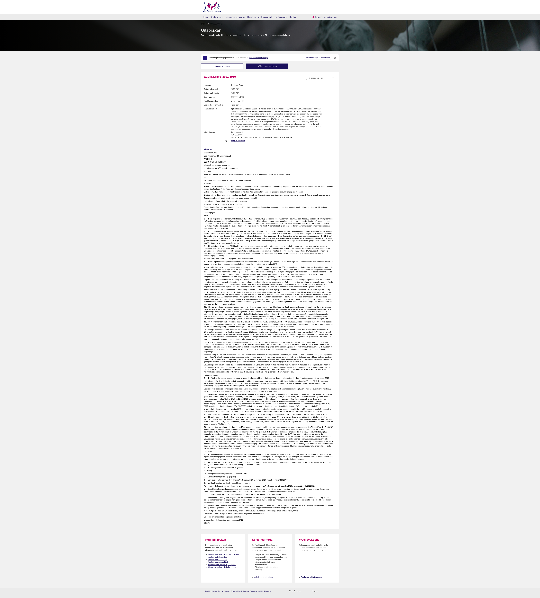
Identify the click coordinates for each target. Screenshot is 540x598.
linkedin (330, 591)
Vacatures (253, 591)
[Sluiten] (335, 58)
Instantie (207, 85)
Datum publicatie (211, 93)
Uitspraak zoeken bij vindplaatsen (222, 567)
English (207, 591)
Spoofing (246, 591)
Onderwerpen (217, 17)
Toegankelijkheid (236, 591)
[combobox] (321, 77)
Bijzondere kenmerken (213, 105)
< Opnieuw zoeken (222, 66)
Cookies (227, 591)
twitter (320, 591)
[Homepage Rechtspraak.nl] (211, 6)
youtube (334, 591)
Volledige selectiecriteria (263, 577)
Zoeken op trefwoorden (217, 557)
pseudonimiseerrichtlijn (258, 58)
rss (303, 591)
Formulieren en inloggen (326, 17)
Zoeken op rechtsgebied (218, 562)
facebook (323, 591)
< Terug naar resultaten (267, 66)
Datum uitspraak (211, 89)
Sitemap (214, 591)
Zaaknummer (209, 97)
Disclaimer (267, 591)
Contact (292, 17)
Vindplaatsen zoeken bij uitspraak (222, 565)
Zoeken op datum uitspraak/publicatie (223, 554)
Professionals (281, 17)
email (306, 591)
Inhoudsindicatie (211, 109)
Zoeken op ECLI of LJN (217, 560)
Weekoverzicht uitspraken (311, 577)
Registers (251, 17)
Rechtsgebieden (211, 101)
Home (205, 17)
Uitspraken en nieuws (235, 17)
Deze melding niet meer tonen (317, 58)
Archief (260, 591)
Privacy (220, 591)
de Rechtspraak (265, 17)
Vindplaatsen (209, 132)
